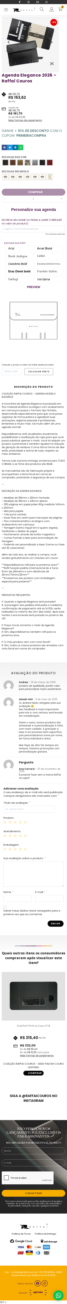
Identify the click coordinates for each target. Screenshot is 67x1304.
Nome (8, 892)
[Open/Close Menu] (6, 9)
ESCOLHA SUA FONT (15, 242)
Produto (8, 818)
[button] (4, 147)
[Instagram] (45, 1283)
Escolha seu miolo (15, 171)
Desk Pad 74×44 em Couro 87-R (33, 1025)
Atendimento (12, 831)
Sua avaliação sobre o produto (24, 858)
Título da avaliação (16, 803)
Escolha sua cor (14, 157)
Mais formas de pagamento (25, 120)
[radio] (5, 163)
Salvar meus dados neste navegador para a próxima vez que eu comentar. (31, 912)
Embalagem (11, 845)
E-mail (40, 892)
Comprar (35, 192)
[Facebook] (38, 1283)
